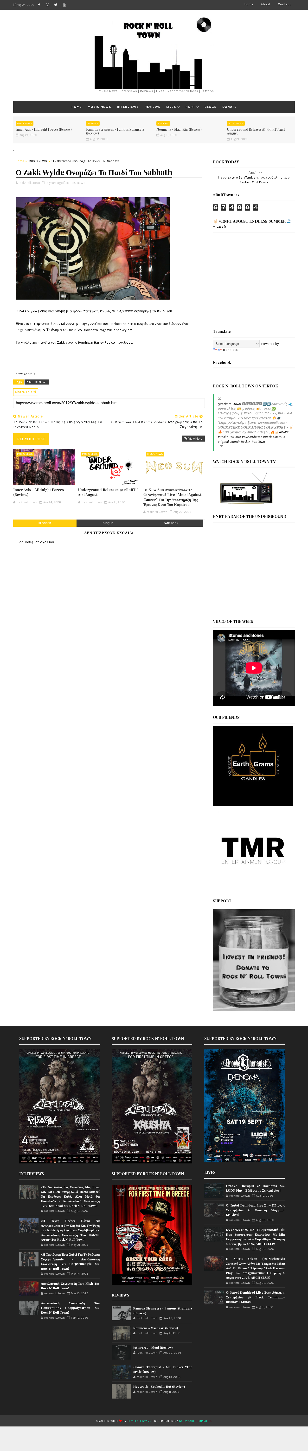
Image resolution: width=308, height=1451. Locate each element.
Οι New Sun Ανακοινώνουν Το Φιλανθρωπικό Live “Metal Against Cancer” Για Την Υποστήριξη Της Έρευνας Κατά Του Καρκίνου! (172, 497)
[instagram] (47, 4)
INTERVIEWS (128, 107)
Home (248, 4)
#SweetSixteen (252, 437)
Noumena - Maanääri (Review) (179, 129)
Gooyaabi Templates (195, 1421)
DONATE (229, 107)
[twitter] (55, 4)
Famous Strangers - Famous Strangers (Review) (115, 131)
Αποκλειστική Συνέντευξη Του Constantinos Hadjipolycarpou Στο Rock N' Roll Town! (70, 1307)
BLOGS (211, 107)
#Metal (277, 437)
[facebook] (39, 4)
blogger (44, 523)
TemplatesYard (140, 1421)
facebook (171, 523)
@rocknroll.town (229, 404)
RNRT (190, 107)
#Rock (267, 437)
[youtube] (64, 4)
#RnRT (283, 432)
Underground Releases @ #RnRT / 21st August (256, 131)
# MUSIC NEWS (36, 382)
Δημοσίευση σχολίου (36, 542)
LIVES (171, 107)
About (265, 4)
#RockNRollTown (229, 437)
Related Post (31, 439)
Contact (284, 4)
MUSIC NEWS (99, 107)
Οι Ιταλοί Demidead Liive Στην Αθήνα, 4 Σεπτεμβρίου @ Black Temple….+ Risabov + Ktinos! (255, 1297)
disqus (108, 523)
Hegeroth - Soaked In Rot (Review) (159, 1386)
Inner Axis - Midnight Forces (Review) (44, 129)
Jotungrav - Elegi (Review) (153, 1347)
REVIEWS (152, 107)
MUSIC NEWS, (76, 183)
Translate (230, 350)
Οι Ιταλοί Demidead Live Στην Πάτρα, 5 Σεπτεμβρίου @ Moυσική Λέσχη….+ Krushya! (255, 1210)
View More (195, 438)
